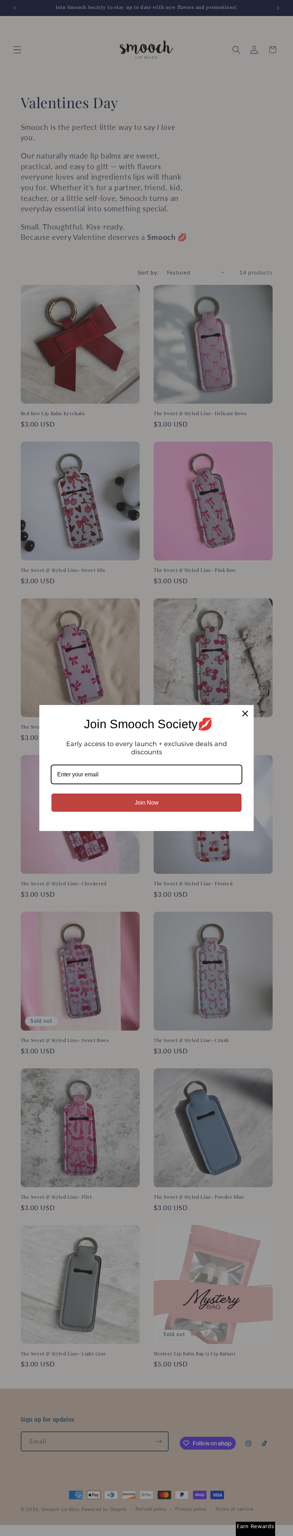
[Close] (245, 713)
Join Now (147, 803)
